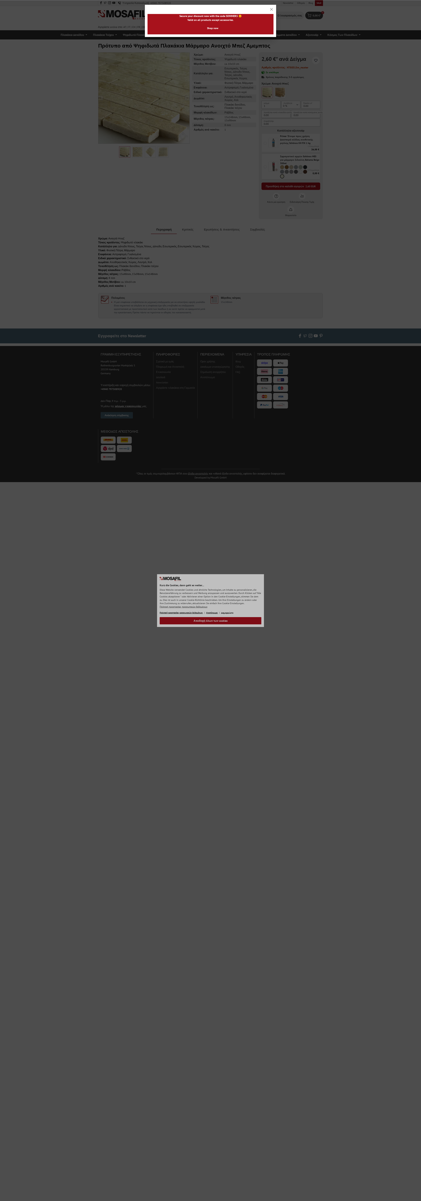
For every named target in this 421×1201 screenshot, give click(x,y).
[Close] (271, 9)
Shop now (212, 28)
